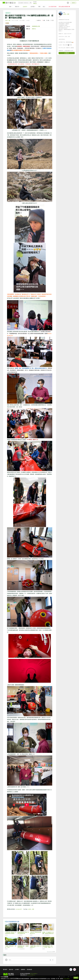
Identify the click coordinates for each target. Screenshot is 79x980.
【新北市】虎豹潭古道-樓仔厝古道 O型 (35, 933)
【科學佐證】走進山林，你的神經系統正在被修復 (10, 933)
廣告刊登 (11, 969)
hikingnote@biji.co (33, 973)
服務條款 (23, 969)
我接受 (75, 977)
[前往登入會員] (68, 3)
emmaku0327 (19, 909)
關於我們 (5, 969)
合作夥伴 (17, 969)
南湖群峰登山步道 (36, 26)
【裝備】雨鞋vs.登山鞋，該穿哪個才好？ (35, 946)
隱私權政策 (29, 969)
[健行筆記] (9, 3)
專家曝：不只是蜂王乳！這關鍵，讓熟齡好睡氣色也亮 (48, 933)
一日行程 (7, 23)
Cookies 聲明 (66, 978)
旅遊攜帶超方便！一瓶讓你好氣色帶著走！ (23, 946)
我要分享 (73, 2)
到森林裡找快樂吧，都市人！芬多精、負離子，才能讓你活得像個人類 (48, 946)
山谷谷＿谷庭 (7, 20)
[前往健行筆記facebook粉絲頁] (70, 969)
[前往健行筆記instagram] (74, 969)
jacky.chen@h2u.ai (31, 975)
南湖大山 (34, 28)
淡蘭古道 (35, 3)
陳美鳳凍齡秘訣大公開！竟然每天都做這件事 (23, 933)
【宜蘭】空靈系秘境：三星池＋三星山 (10, 946)
